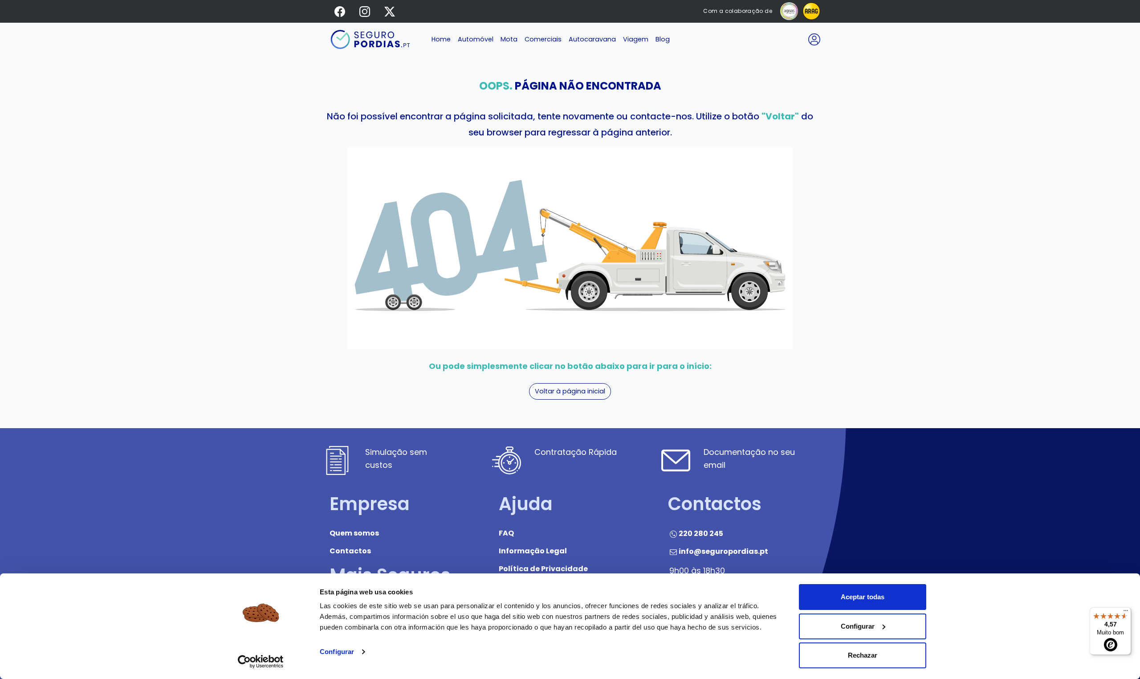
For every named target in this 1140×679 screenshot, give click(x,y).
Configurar (337, 651)
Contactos (350, 551)
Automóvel (475, 39)
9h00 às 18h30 (697, 570)
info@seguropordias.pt (723, 551)
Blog (663, 39)
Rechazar (862, 655)
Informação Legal (533, 551)
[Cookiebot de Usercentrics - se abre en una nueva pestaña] (261, 661)
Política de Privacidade (543, 569)
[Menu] (1125, 612)
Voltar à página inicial (570, 391)
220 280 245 (701, 534)
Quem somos (354, 533)
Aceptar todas (862, 597)
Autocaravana (592, 39)
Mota (509, 39)
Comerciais (543, 39)
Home (441, 39)
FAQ (506, 533)
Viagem (635, 39)
